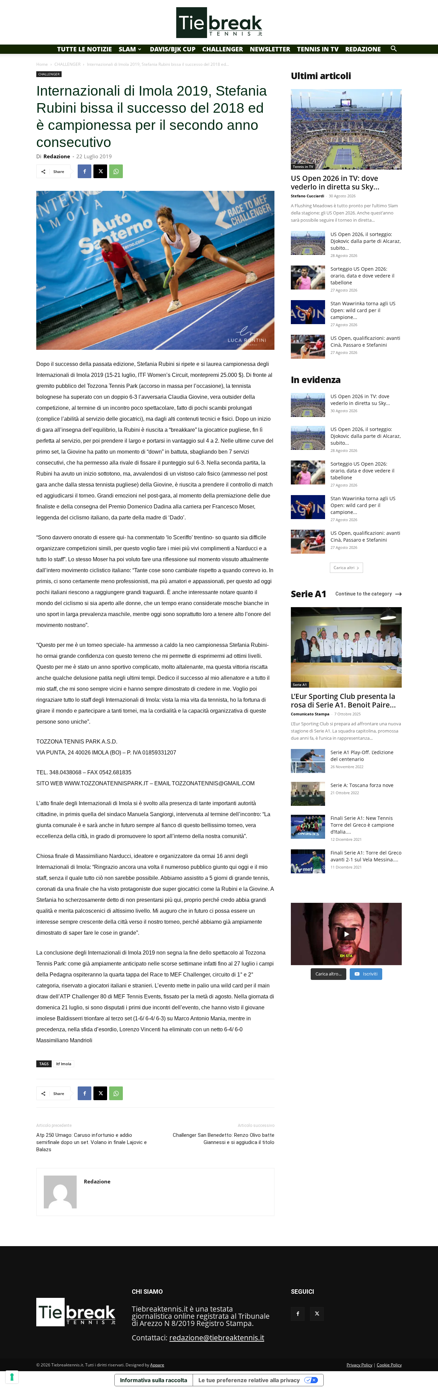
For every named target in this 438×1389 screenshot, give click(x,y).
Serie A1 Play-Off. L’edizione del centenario (362, 755)
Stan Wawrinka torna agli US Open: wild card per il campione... (363, 310)
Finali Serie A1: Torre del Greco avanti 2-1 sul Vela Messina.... (366, 856)
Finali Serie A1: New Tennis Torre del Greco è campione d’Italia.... (362, 825)
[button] (393, 48)
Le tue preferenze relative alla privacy (249, 1380)
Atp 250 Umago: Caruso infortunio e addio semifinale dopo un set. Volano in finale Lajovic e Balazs (91, 1142)
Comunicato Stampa (310, 713)
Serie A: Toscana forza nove (362, 785)
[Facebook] (84, 171)
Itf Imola (63, 1063)
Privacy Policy (359, 1365)
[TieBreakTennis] (219, 22)
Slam (127, 49)
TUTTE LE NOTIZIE (84, 49)
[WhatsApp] (116, 171)
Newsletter (270, 49)
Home (42, 64)
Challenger (222, 49)
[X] (100, 171)
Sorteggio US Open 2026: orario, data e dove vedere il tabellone (363, 276)
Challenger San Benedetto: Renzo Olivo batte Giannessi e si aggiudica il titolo (223, 1138)
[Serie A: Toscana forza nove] (308, 794)
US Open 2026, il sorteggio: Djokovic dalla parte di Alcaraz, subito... (366, 241)
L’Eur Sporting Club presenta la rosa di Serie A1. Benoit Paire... (343, 700)
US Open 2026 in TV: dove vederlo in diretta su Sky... (335, 182)
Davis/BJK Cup (172, 49)
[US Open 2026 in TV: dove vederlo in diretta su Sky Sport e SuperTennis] (346, 129)
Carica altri (344, 567)
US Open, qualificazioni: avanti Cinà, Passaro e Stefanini (365, 341)
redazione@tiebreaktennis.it (216, 1337)
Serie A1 (300, 684)
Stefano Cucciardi (307, 195)
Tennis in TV (317, 49)
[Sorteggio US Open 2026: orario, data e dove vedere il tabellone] (308, 278)
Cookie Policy (389, 1365)
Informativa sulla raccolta (153, 1380)
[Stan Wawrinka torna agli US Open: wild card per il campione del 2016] (308, 312)
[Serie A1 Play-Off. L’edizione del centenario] (308, 761)
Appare (157, 1365)
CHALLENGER (67, 64)
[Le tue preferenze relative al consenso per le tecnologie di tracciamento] (11, 1377)
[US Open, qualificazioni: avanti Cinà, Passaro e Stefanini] (308, 347)
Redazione (363, 49)
